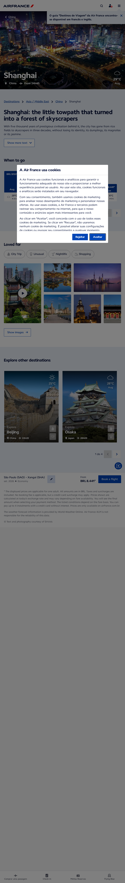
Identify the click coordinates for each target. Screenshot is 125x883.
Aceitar (97, 236)
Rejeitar (80, 236)
